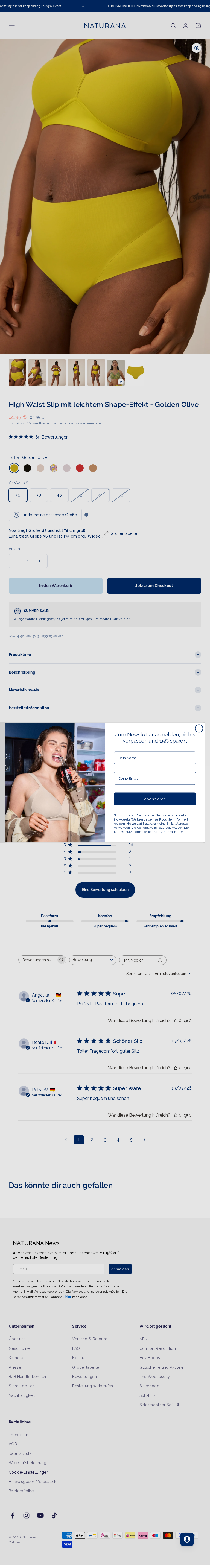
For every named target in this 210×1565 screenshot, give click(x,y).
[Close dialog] (199, 728)
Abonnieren (155, 799)
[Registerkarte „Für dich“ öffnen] (187, 1539)
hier (166, 831)
